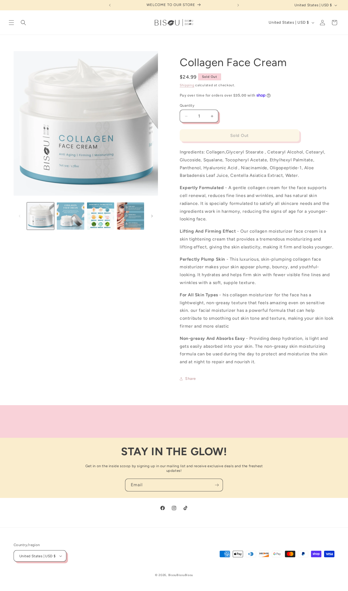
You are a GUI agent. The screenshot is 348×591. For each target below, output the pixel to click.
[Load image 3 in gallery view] (100, 216)
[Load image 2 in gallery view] (70, 216)
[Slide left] (20, 216)
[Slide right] (152, 216)
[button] (11, 23)
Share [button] (190, 378)
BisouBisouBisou (180, 575)
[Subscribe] (217, 485)
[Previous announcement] (110, 5)
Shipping (187, 85)
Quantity (187, 105)
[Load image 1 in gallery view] (40, 216)
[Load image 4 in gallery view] (130, 216)
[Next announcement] (238, 5)
